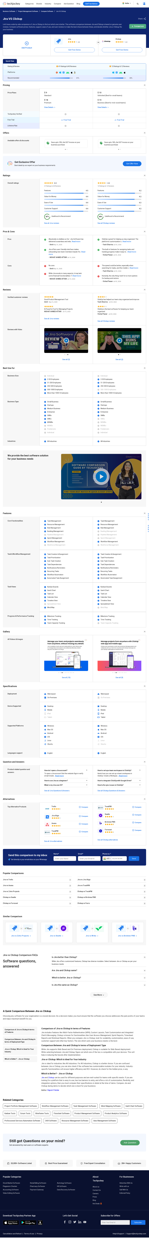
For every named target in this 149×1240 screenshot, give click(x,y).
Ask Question (69, 4)
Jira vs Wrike (91, 936)
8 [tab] (70, 672)
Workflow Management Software (55, 1106)
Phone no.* (106, 854)
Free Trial (67, 120)
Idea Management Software (104, 1121)
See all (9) (119, 677)
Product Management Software (87, 1113)
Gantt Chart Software (133, 1106)
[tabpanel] (66, 143)
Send (134, 858)
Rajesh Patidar (53, 1090)
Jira (69, 39)
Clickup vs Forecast (10, 903)
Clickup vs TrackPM (84, 891)
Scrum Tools (25, 1113)
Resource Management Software (75, 1121)
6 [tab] (67, 672)
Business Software (9, 11)
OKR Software (51, 1121)
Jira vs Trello (8, 880)
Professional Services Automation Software (22, 1121)
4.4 (87, 197)
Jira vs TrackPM (83, 885)
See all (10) (66, 677)
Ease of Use (48, 202)
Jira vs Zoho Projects (11, 891)
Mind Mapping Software (111, 1106)
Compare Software (47, 11)
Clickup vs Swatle (9, 897)
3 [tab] (68, 354)
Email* (80, 854)
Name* (56, 854)
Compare (57, 4)
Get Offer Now (132, 164)
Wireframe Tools (42, 1113)
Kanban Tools (9, 1113)
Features (47, 190)
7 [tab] (68, 672)
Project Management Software (28, 11)
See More (98, 995)
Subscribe (138, 1222)
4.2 (140, 191)
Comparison (139, 26)
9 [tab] (72, 672)
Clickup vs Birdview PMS (86, 897)
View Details (49, 107)
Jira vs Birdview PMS (126, 936)
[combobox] (107, 858)
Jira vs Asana (8, 885)
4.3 (140, 203)
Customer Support (51, 208)
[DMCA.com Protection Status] (40, 1224)
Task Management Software (84, 1106)
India (127, 3)
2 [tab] (67, 148)
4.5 (87, 191)
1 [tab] (65, 148)
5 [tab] (65, 672)
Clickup (118, 39)
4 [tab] (64, 672)
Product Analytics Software (116, 1113)
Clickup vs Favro (83, 903)
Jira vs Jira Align (83, 880)
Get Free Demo (74, 50)
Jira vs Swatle (56, 936)
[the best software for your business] (11, 5)
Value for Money (50, 196)
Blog (78, 4)
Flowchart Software (61, 1113)
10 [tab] (73, 672)
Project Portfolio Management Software (20, 1106)
